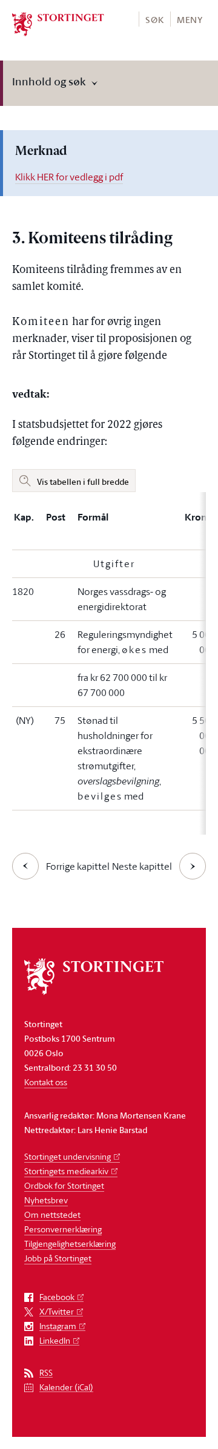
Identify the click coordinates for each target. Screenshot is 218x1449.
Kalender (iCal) (66, 1387)
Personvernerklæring (63, 1229)
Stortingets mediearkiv (66, 1171)
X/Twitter (56, 1311)
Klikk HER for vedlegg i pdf (69, 176)
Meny (190, 19)
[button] (154, 19)
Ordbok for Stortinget (64, 1185)
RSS (46, 1373)
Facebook (56, 1297)
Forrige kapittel (78, 866)
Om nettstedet (52, 1214)
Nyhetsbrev (46, 1200)
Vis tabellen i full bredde (83, 481)
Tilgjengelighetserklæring (70, 1243)
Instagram (57, 1326)
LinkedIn (54, 1341)
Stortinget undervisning (67, 1156)
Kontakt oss (45, 1082)
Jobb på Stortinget (57, 1258)
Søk (154, 19)
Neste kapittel (142, 866)
